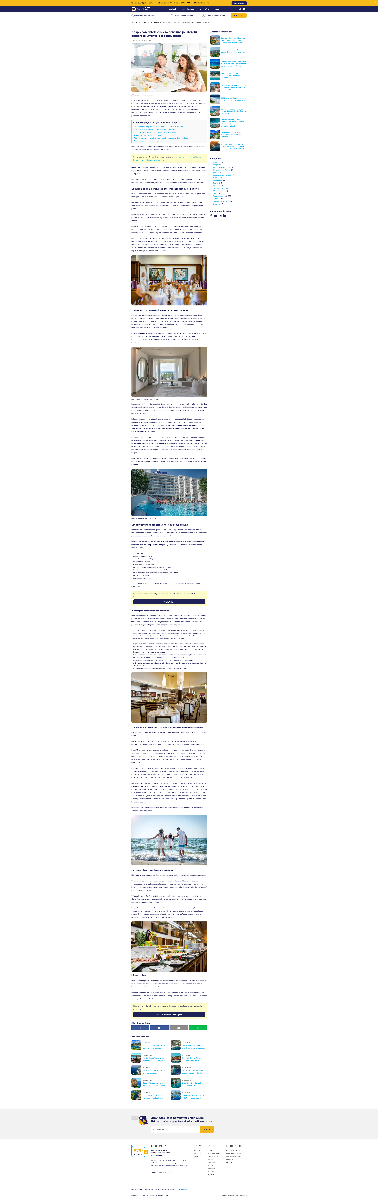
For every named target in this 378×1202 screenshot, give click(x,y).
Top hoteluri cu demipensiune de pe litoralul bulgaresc (155, 129)
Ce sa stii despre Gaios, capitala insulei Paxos (191, 1059)
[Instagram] (220, 216)
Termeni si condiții (227, 1195)
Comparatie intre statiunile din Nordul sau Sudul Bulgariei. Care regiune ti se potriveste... (233, 40)
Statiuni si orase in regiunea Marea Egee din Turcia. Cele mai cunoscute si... (233, 111)
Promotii (216, 183)
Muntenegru (218, 180)
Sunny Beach (213, 1156)
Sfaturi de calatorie (221, 188)
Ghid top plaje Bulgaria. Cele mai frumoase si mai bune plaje (233, 99)
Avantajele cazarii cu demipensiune (148, 135)
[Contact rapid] (244, 9)
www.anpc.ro (182, 1189)
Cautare (238, 15)
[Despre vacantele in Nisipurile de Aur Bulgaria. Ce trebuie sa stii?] (215, 52)
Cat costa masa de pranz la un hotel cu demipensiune (155, 132)
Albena (211, 1150)
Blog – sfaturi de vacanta (209, 9)
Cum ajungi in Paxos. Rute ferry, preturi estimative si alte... (153, 1097)
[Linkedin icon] (166, 1146)
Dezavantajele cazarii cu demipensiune (149, 141)
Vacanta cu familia (220, 201)
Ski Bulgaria (198, 1153)
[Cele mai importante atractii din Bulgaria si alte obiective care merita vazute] (215, 87)
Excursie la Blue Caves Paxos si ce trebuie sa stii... (193, 1084)
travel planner (148, 96)
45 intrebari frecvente (233, 1153)
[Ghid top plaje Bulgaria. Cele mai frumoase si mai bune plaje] (215, 99)
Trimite (207, 1129)
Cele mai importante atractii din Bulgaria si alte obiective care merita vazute (233, 87)
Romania (216, 185)
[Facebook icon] (152, 1146)
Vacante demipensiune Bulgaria (169, 1015)
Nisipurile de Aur (214, 1153)
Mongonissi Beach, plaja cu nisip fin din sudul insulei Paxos (193, 1097)
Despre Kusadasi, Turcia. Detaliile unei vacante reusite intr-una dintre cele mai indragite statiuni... (232, 122)
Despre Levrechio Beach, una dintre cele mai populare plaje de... (193, 1047)
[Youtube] (215, 216)
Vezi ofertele (239, 3)
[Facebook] (211, 216)
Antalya (211, 1174)
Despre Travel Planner (222, 170)
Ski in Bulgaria (219, 191)
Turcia (215, 198)
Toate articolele (154, 22)
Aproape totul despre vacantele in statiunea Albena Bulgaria (233, 75)
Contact (229, 1162)
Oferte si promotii (188, 9)
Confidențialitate (241, 1195)
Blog (145, 22)
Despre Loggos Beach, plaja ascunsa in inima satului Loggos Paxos (154, 1047)
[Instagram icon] (161, 1146)
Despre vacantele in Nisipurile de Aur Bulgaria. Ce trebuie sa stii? (233, 52)
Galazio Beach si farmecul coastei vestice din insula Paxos (192, 1072)
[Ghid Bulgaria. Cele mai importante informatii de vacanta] (215, 134)
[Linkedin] (224, 216)
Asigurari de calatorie (233, 1150)
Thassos (211, 1162)
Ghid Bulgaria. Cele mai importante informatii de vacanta (231, 134)
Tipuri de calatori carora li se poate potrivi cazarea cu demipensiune (161, 138)
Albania (216, 162)
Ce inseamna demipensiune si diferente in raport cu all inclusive (159, 127)
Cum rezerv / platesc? (233, 1156)
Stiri (214, 193)
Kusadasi (211, 1168)
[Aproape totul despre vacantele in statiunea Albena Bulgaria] (215, 75)
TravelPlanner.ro (136, 22)
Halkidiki (211, 1165)
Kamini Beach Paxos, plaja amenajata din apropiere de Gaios (154, 1060)
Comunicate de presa (221, 167)
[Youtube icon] (156, 1146)
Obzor (210, 1159)
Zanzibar (216, 204)
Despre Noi (230, 1159)
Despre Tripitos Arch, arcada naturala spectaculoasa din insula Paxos (154, 1085)
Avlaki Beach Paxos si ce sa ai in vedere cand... (154, 1071)
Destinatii (172, 9)
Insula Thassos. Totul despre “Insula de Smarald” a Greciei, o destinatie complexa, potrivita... (233, 146)
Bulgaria (216, 165)
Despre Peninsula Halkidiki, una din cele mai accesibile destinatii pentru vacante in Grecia (234, 64)
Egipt (215, 172)
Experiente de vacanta (222, 175)
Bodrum (211, 1171)
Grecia (215, 178)
